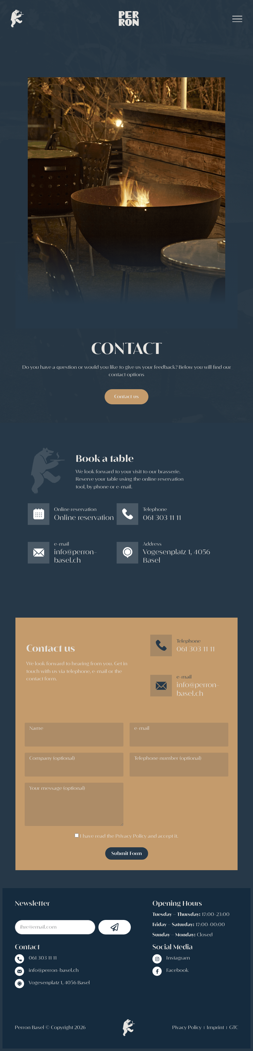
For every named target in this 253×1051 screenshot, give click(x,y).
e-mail (61, 544)
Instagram (178, 958)
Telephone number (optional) (167, 759)
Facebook (177, 970)
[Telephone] (127, 514)
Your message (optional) (57, 789)
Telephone (155, 509)
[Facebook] (157, 971)
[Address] (127, 553)
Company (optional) (52, 759)
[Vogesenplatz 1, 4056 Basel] (19, 983)
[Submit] (114, 927)
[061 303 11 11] (19, 959)
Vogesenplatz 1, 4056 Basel (59, 982)
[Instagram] (157, 959)
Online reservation (75, 509)
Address (152, 544)
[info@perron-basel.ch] (19, 971)
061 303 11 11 (43, 958)
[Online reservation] (38, 514)
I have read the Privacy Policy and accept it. (129, 836)
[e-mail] (38, 553)
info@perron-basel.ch (54, 970)
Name (36, 729)
